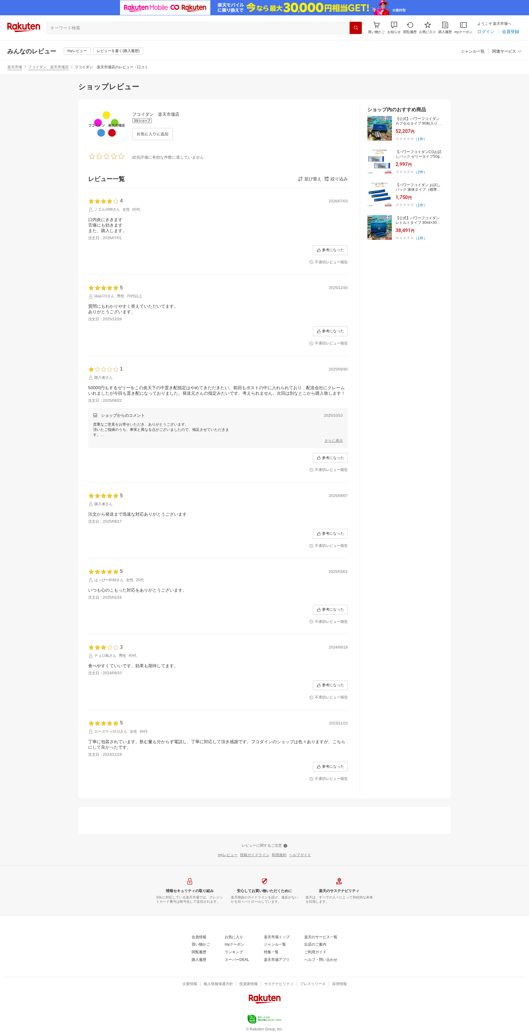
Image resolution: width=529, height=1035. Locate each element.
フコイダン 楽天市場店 (48, 67)
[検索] (356, 28)
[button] (394, 27)
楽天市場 (14, 67)
